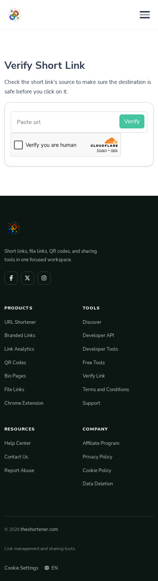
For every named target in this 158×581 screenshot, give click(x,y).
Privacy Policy (97, 457)
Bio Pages (15, 376)
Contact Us (16, 457)
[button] (144, 568)
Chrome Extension (23, 403)
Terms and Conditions (106, 389)
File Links (14, 389)
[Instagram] (44, 278)
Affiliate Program (101, 443)
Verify (132, 121)
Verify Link (94, 376)
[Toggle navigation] (144, 14)
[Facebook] (11, 278)
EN (54, 568)
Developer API (98, 335)
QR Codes (15, 362)
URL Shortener (20, 322)
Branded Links (19, 335)
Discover (92, 322)
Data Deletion (98, 484)
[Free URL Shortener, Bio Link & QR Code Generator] (15, 15)
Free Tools (94, 362)
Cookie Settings (21, 568)
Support (91, 403)
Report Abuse (19, 470)
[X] (27, 278)
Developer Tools (100, 349)
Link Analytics (19, 349)
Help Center (17, 443)
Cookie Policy (97, 470)
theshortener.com (39, 529)
